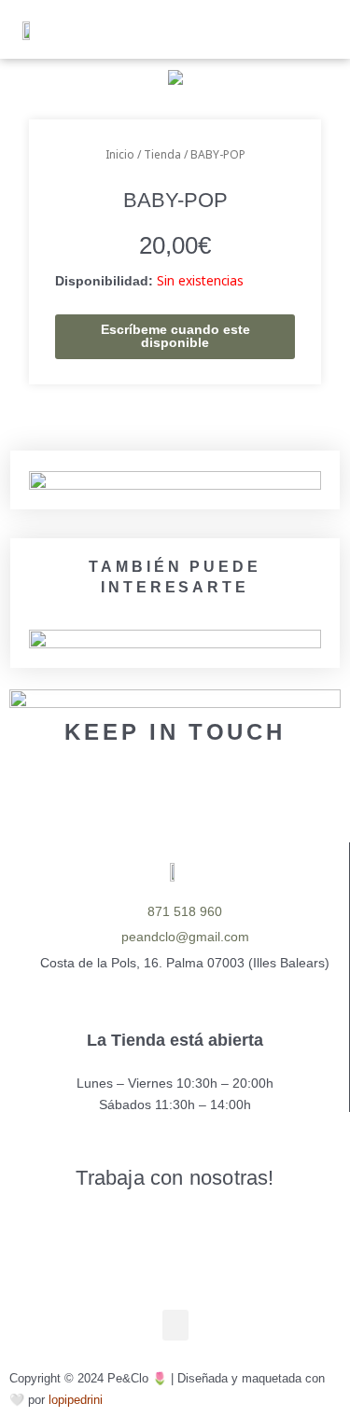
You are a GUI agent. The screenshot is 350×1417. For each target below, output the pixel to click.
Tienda (162, 154)
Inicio (119, 154)
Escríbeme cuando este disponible (175, 336)
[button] (217, 29)
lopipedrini (76, 1400)
